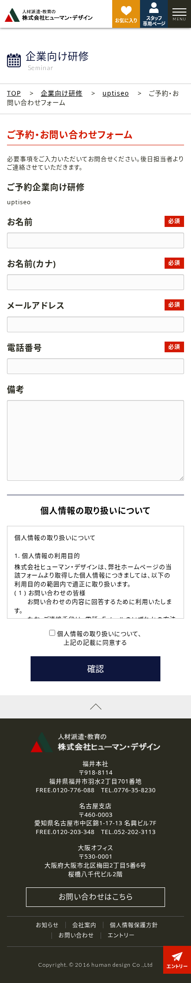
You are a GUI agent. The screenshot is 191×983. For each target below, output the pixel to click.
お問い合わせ (76, 935)
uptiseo (115, 93)
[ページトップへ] (95, 706)
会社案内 (84, 925)
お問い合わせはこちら (95, 897)
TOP (14, 93)
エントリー (121, 935)
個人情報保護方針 (134, 925)
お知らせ (47, 925)
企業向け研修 (62, 93)
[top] (49, 15)
